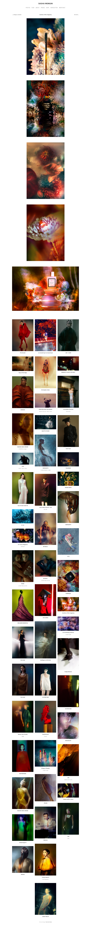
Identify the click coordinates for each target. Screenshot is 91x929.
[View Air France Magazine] (22, 542)
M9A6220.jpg (45, 77)
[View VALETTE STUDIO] (45, 428)
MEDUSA (46, 840)
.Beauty (45, 803)
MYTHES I (45, 578)
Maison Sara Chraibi (23, 734)
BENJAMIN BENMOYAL (23, 623)
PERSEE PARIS (68, 487)
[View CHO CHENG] (45, 615)
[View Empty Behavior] (68, 669)
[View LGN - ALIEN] (68, 350)
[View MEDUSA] (45, 837)
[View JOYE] (22, 463)
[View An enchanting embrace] (68, 629)
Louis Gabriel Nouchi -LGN (45, 507)
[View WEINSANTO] (45, 465)
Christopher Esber (45, 390)
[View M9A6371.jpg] (45, 260)
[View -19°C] (68, 554)
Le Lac (22, 525)
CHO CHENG (45, 617)
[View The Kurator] (22, 350)
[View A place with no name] (68, 796)
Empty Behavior (68, 671)
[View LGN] (68, 775)
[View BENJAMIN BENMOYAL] (22, 620)
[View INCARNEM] (68, 465)
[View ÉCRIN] (22, 581)
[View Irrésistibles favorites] (68, 406)
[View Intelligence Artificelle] (45, 657)
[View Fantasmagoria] (22, 840)
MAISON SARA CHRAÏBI (22, 447)
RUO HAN (76, 14)
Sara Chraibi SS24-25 (23, 505)
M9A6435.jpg (45, 313)
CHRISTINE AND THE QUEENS (45, 409)
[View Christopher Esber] (45, 387)
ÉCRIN (22, 583)
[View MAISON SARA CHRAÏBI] (22, 444)
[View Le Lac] (22, 522)
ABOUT (37, 7)
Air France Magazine (23, 544)
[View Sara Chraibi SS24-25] (22, 503)
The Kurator (23, 352)
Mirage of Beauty (45, 768)
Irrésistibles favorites (68, 409)
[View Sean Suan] (68, 446)
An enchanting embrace (68, 632)
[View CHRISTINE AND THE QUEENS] (45, 406)
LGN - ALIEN (68, 352)
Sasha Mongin (45, 3)
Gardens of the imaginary (68, 613)
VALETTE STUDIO (45, 431)
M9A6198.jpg (45, 139)
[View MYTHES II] (45, 544)
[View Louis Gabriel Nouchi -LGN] (45, 504)
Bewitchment (45, 734)
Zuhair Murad (45, 916)
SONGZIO (23, 409)
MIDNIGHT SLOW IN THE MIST (68, 372)
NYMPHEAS (68, 593)
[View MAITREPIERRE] (22, 771)
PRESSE (43, 7)
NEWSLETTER (54, 7)
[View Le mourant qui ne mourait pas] (45, 350)
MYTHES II (45, 546)
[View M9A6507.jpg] (45, 198)
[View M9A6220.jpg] (45, 74)
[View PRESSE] (22, 872)
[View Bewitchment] (45, 731)
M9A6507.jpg (45, 201)
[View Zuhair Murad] (45, 914)
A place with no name (68, 799)
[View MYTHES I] (45, 575)
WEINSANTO (45, 468)
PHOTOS (28, 7)
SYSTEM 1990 (45, 697)
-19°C (68, 556)
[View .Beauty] (45, 800)
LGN (68, 777)
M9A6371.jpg (45, 263)
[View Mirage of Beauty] (45, 765)
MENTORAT (62, 7)
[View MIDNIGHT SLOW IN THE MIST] (68, 369)
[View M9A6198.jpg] (45, 136)
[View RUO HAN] (22, 657)
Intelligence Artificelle (17, 14)
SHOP (47, 7)
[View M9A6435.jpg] (45, 310)
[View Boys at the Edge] (22, 370)
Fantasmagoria (22, 842)
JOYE (23, 466)
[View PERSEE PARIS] (68, 485)
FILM (33, 7)
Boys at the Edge (23, 372)
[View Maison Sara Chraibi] (22, 731)
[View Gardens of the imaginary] (68, 610)
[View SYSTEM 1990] (45, 694)
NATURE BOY (68, 740)
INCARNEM (68, 468)
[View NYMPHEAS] (68, 591)
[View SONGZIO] (22, 407)
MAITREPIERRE (22, 773)
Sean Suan (68, 448)
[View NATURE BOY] (68, 738)
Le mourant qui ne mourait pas (45, 352)
